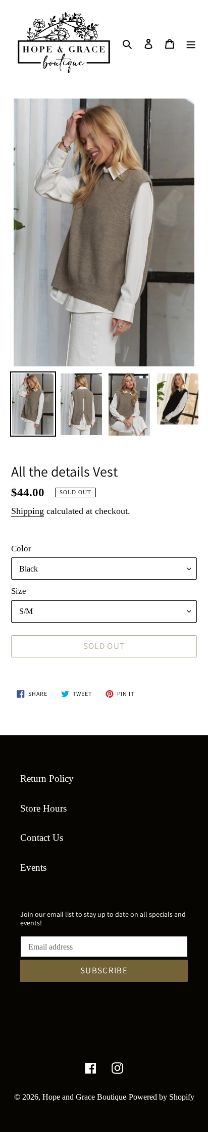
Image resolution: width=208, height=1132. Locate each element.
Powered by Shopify (161, 1097)
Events (33, 867)
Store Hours (43, 808)
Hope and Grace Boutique (84, 1097)
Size (18, 591)
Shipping (27, 511)
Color (21, 548)
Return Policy (47, 778)
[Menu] (190, 43)
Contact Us (41, 837)
